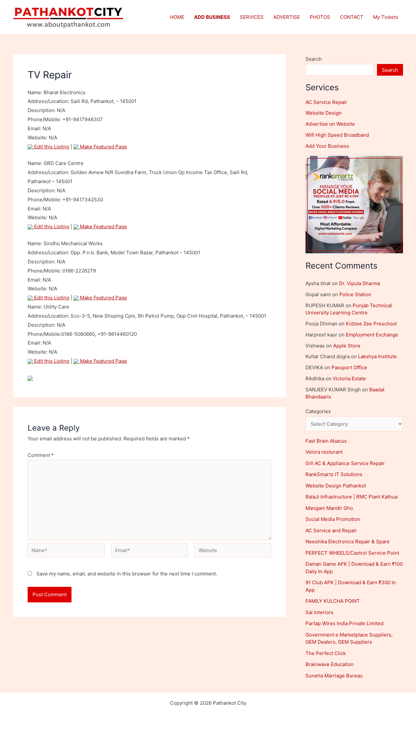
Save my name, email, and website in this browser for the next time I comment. (126, 574)
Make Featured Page (103, 147)
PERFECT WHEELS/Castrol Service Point (352, 553)
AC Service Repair (326, 102)
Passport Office (349, 367)
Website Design (324, 113)
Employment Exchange (372, 335)
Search (314, 59)
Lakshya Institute (377, 356)
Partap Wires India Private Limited (345, 623)
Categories (318, 411)
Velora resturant (324, 452)
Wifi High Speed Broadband (337, 135)
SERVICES (252, 17)
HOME (177, 17)
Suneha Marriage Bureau (334, 676)
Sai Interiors (319, 612)
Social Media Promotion (333, 519)
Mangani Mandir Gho (329, 508)
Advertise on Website (330, 124)
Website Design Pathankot (336, 486)
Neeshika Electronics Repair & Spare (348, 541)
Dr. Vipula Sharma (359, 283)
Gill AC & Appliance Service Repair (345, 463)
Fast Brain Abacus (326, 441)
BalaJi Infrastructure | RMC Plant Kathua (351, 497)
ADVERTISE (286, 17)
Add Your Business (327, 146)
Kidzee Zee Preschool (371, 324)
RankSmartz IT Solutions (334, 474)
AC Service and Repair (331, 530)
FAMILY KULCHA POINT (333, 601)
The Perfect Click (326, 653)
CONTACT (351, 17)
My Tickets (385, 17)
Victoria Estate (349, 378)
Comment (41, 455)
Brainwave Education (330, 664)
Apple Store (346, 346)
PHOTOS (320, 17)
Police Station (355, 294)
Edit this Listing (51, 147)
